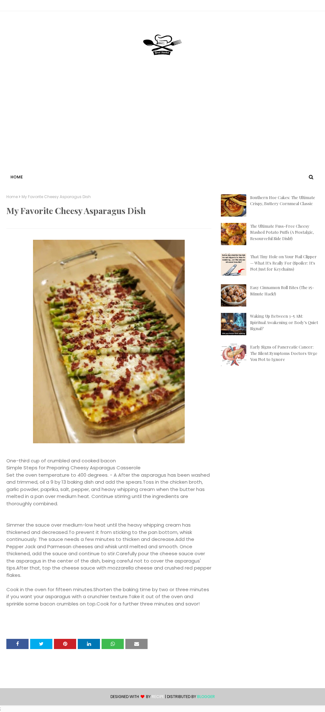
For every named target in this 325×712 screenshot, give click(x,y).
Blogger (206, 696)
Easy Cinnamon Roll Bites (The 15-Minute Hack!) (282, 290)
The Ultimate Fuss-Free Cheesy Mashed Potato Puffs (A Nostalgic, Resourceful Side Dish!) (282, 232)
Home (12, 196)
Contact (16, 6)
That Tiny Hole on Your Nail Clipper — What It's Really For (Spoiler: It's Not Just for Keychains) (283, 263)
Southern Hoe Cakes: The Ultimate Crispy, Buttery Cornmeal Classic (282, 200)
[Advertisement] (162, 124)
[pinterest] (316, 6)
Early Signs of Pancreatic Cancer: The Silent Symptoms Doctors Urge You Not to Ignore (283, 353)
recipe (158, 696)
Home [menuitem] (16, 177)
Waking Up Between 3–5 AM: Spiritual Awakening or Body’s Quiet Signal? (284, 322)
